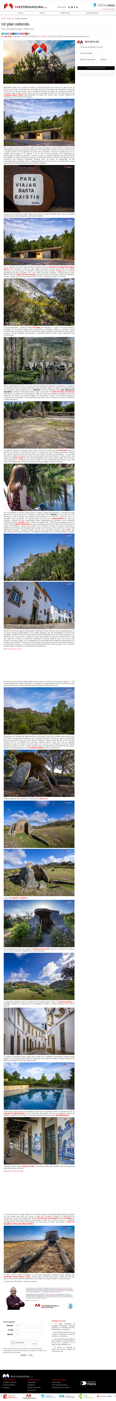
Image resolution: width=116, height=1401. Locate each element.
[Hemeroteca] (69, 7)
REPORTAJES (91, 41)
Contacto (6, 1387)
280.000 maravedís (87, 59)
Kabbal (103, 59)
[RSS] (77, 7)
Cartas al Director (34, 1387)
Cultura (42, 13)
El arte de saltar (86, 53)
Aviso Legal (56, 1382)
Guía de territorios (92, 13)
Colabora (30, 1385)
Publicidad (31, 1382)
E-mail (11, 1330)
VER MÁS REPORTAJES (96, 68)
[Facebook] (74, 7)
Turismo (20, 13)
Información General (59, 1385)
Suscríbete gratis (108, 9)
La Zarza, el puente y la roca (91, 47)
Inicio (3, 18)
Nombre (10, 1325)
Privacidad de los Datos (61, 1387)
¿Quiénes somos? (9, 1382)
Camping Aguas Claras (13, 95)
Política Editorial (9, 1385)
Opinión (10, 1334)
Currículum (31, 1390)
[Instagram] (72, 7)
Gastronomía (65, 13)
